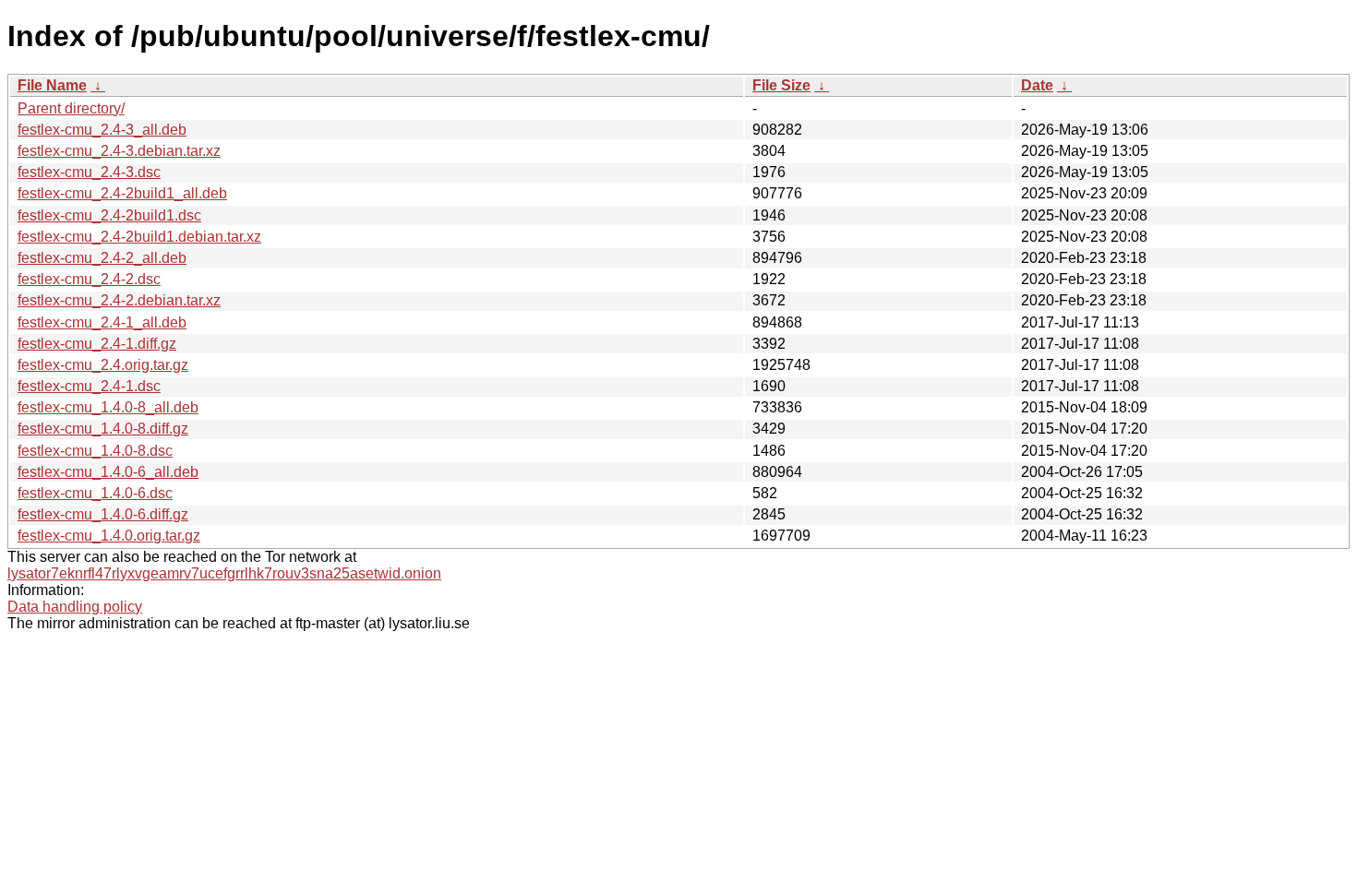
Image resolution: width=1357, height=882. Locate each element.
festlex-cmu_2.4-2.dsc (89, 279)
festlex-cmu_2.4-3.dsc (89, 172)
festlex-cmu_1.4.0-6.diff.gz (103, 514)
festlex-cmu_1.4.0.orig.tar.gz (109, 535)
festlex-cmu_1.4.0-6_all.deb (108, 472)
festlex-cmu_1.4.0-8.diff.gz (103, 428)
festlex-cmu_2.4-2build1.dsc (109, 215)
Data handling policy (74, 606)
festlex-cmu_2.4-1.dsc (89, 386)
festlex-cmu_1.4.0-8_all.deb (108, 407)
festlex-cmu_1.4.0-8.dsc (95, 451)
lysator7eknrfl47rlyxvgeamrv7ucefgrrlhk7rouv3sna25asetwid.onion (224, 573)
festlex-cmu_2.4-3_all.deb (102, 129)
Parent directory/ (71, 108)
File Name (52, 85)
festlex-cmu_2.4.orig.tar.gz (103, 365)
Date (1037, 85)
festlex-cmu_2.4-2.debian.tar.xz (119, 300)
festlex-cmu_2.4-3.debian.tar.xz (119, 151)
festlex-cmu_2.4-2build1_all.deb (122, 193)
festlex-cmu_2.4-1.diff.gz (97, 344)
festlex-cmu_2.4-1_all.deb (102, 322)
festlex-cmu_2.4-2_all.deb (102, 258)
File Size (781, 85)
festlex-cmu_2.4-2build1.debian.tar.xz (139, 236)
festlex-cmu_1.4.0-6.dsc (95, 493)
